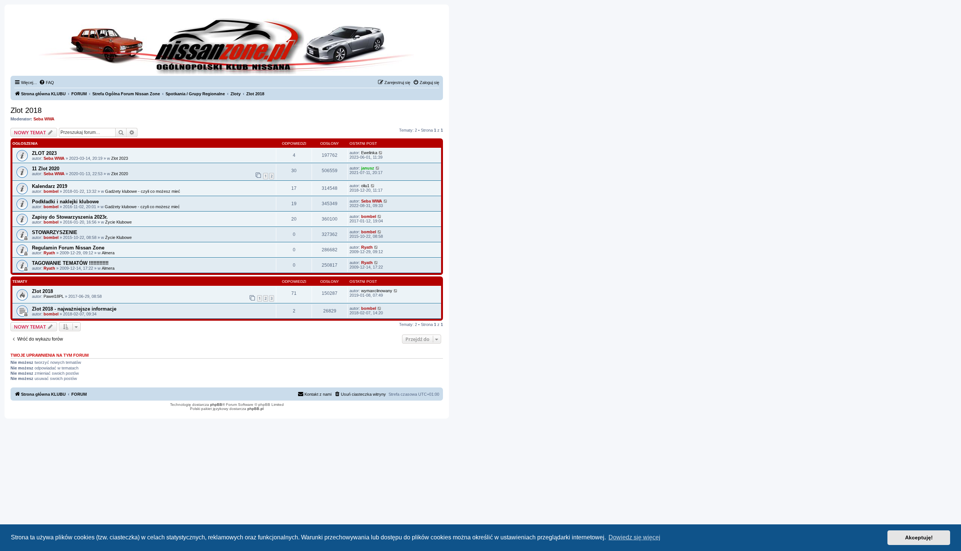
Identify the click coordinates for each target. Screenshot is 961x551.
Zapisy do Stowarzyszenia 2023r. (70, 217)
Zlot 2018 (26, 110)
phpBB (216, 404)
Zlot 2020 (119, 173)
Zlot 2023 (119, 158)
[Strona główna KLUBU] (227, 45)
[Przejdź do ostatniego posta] (380, 152)
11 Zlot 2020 (45, 168)
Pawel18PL (54, 296)
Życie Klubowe (118, 222)
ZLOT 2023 (44, 153)
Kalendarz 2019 (49, 186)
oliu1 (365, 185)
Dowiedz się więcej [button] (634, 537)
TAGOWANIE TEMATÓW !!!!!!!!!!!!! (70, 263)
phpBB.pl (255, 409)
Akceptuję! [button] (919, 537)
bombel (51, 191)
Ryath (49, 253)
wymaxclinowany (376, 290)
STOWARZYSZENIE (54, 232)
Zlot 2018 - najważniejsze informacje (74, 309)
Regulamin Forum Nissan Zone (68, 248)
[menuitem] (46, 82)
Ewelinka (369, 152)
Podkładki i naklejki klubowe (65, 201)
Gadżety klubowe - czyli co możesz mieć (142, 191)
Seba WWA (43, 119)
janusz (367, 168)
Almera (108, 253)
